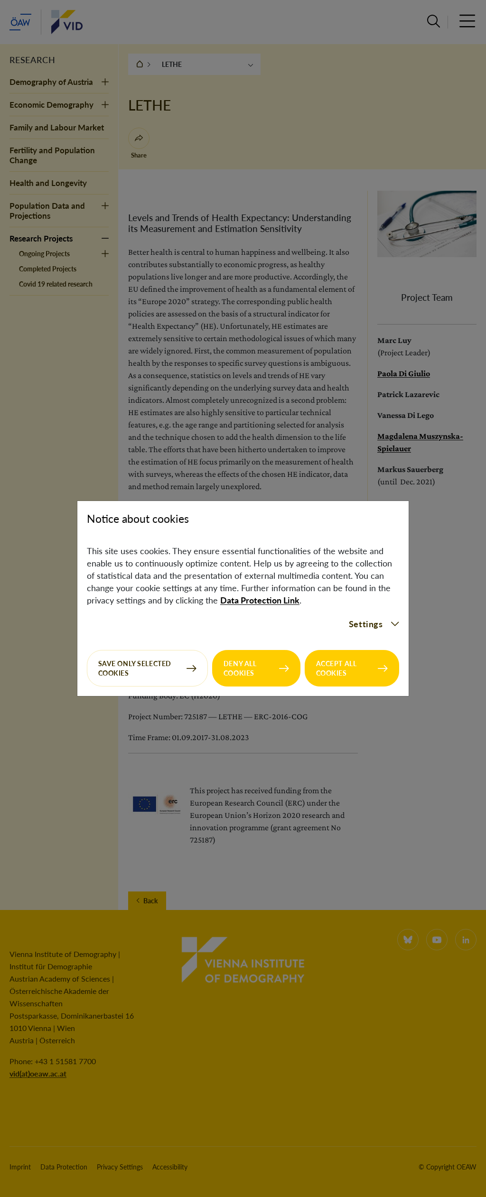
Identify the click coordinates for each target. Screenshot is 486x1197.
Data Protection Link (259, 600)
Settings (366, 624)
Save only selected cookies (134, 668)
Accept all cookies (336, 668)
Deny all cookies (240, 668)
